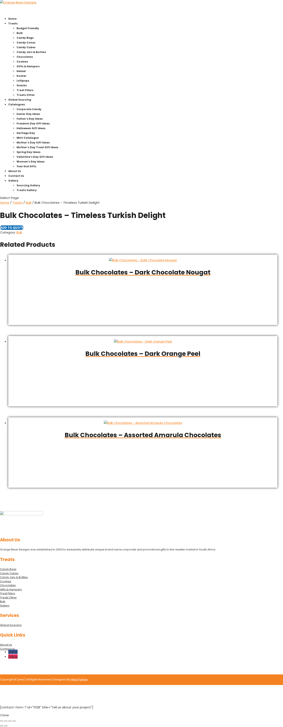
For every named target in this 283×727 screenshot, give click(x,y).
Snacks (22, 85)
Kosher (22, 76)
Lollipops (23, 80)
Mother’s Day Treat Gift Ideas (37, 147)
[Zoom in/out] (1, 721)
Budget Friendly (28, 28)
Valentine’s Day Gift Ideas (35, 157)
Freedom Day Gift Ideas (33, 123)
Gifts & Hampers (28, 66)
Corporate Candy (29, 109)
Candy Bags (25, 38)
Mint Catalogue (28, 138)
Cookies (22, 61)
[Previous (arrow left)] (1, 725)
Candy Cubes (26, 47)
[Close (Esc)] (14, 721)
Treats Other (26, 95)
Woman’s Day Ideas (31, 161)
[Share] (10, 721)
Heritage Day (26, 133)
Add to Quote (12, 227)
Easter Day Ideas (28, 114)
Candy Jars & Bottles (31, 52)
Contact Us (7, 649)
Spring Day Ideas (28, 152)
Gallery (5, 606)
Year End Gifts (26, 166)
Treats (17, 202)
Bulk (20, 33)
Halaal (21, 71)
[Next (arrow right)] (5, 725)
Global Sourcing (11, 625)
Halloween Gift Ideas (31, 128)
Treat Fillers (25, 90)
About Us (6, 645)
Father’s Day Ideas (30, 118)
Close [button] (4, 715)
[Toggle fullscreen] (5, 721)
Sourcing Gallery (28, 185)
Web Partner (79, 679)
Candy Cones (26, 42)
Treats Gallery (27, 190)
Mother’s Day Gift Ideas (33, 142)
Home (4, 202)
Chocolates (25, 57)
